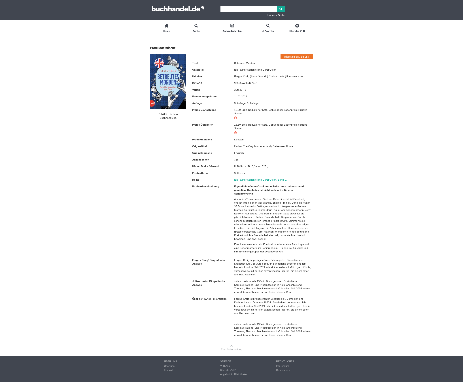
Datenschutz (283, 370)
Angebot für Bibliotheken (234, 374)
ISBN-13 (197, 83)
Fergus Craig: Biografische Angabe (209, 262)
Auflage (197, 103)
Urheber (197, 76)
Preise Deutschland (204, 109)
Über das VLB (228, 370)
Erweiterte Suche (276, 15)
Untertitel (198, 69)
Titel (195, 63)
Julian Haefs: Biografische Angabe (208, 283)
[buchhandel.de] (178, 9)
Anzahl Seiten (200, 159)
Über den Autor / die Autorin (209, 298)
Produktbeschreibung (205, 186)
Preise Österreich (202, 124)
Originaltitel (199, 146)
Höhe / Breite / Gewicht (206, 166)
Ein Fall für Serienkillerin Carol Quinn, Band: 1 (260, 179)
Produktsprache (202, 139)
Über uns (169, 365)
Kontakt (168, 370)
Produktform (200, 173)
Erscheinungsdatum (204, 96)
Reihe (195, 179)
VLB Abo (225, 365)
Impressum (282, 365)
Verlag (196, 89)
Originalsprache (202, 152)
